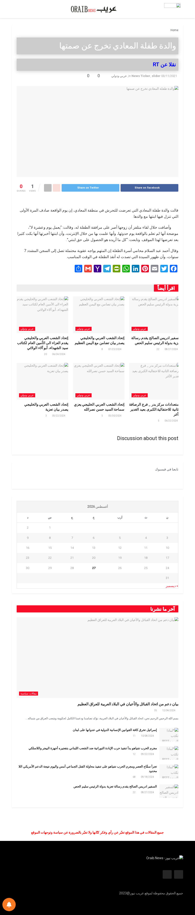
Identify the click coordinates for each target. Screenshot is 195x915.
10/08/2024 (148, 736)
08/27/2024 (171, 349)
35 (155, 710)
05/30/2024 (115, 415)
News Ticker (141, 76)
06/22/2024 (171, 420)
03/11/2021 (169, 76)
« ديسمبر (172, 586)
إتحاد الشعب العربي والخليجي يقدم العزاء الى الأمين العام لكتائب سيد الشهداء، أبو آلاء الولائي (42, 343)
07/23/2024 (115, 349)
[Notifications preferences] (9, 904)
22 (158, 349)
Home (174, 30)
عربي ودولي (119, 76)
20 (45, 354)
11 (134, 736)
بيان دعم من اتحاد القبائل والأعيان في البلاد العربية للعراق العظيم (128, 704)
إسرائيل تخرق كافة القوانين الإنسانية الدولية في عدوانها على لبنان (115, 730)
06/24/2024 (59, 354)
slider (156, 76)
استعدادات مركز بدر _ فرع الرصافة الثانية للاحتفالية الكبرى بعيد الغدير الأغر (155, 409)
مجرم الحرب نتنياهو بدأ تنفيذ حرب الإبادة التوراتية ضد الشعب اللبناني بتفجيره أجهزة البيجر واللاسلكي (93, 748)
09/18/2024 (148, 777)
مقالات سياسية (28, 693)
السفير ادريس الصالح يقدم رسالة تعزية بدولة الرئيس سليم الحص (115, 786)
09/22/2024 (148, 754)
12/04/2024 (169, 710)
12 (134, 754)
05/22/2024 (59, 415)
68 (134, 777)
